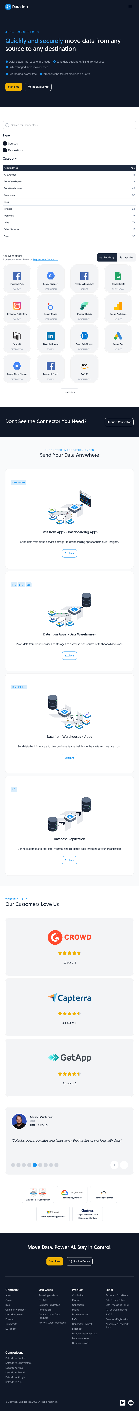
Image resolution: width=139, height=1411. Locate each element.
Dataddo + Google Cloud (84, 1333)
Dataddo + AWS (80, 1343)
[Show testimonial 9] (56, 1165)
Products (76, 1300)
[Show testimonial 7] (46, 1165)
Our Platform (78, 1295)
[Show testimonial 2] (18, 1165)
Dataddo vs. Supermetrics (18, 1362)
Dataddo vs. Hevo (14, 1367)
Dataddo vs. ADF (13, 1381)
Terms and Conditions (117, 1295)
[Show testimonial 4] (29, 1165)
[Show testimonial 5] (35, 1165)
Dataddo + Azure (80, 1338)
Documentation (80, 1314)
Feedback (77, 1328)
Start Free (13, 87)
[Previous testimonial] (114, 1165)
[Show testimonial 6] (40, 1165)
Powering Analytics (48, 1295)
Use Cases (46, 1290)
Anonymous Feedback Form (117, 1325)
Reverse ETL (45, 1309)
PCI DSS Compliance (116, 1309)
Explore (69, 553)
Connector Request (82, 1323)
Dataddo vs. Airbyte (15, 1377)
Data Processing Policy (117, 1304)
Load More (69, 392)
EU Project (10, 1328)
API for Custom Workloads (52, 1322)
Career (8, 1300)
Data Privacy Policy (115, 1300)
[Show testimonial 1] (13, 1165)
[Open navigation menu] (130, 6)
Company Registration (117, 1319)
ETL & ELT (44, 1300)
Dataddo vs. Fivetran (15, 1358)
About (8, 1295)
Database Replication (49, 1304)
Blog (7, 1304)
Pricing (75, 1309)
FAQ (74, 1319)
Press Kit (9, 1319)
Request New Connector (45, 259)
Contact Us (11, 1323)
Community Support (15, 1309)
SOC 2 (109, 1314)
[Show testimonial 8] (51, 1165)
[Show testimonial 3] (24, 1165)
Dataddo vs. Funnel (15, 1372)
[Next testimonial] (124, 1165)
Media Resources (14, 1314)
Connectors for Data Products (49, 1316)
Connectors (78, 1304)
